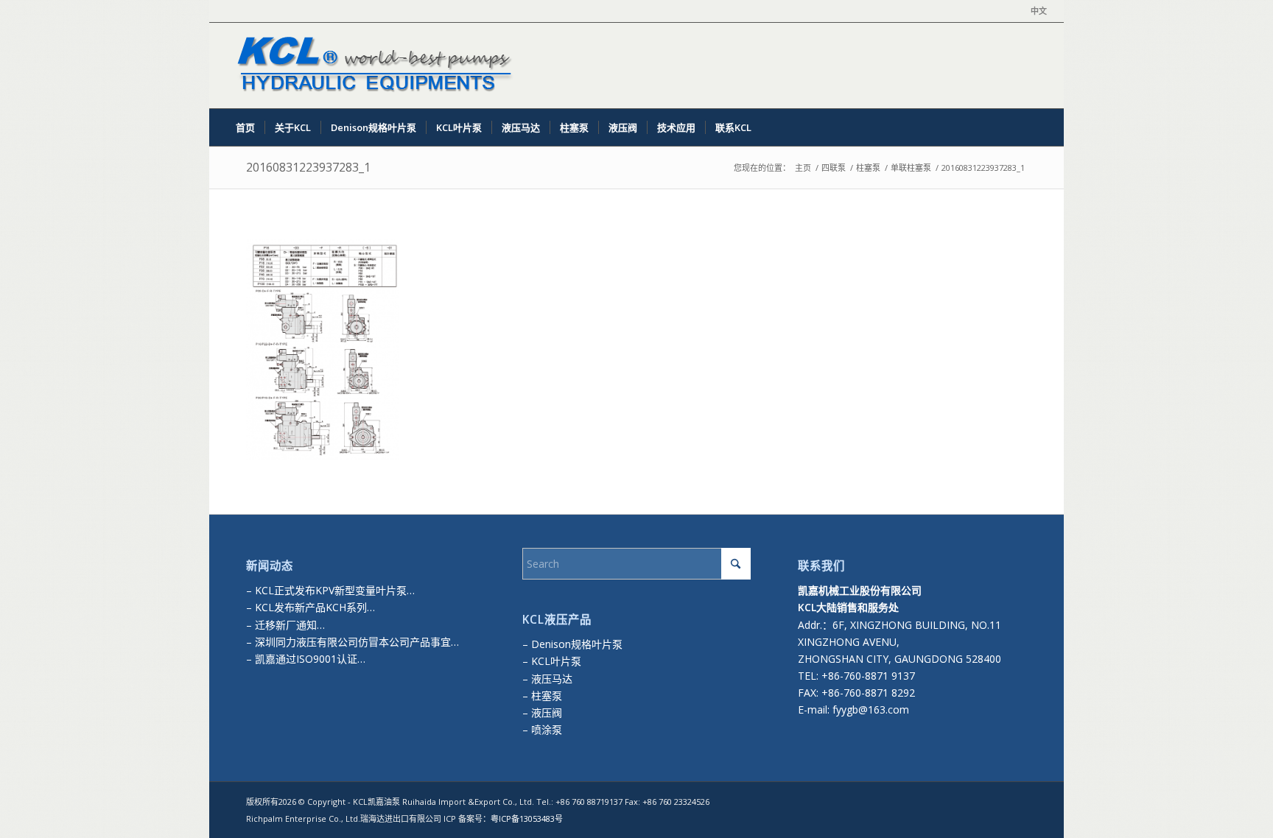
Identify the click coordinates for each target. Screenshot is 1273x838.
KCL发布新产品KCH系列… (315, 607)
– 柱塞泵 (542, 696)
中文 (1039, 10)
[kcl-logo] (371, 65)
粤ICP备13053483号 (527, 818)
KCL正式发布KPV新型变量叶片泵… (335, 590)
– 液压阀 (542, 712)
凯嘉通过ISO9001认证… (308, 659)
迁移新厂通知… (290, 625)
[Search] (1037, 127)
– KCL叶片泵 (551, 661)
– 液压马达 (547, 679)
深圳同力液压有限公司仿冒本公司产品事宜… (355, 642)
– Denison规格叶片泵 (572, 644)
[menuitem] (1035, 11)
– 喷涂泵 (542, 729)
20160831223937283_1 (308, 167)
